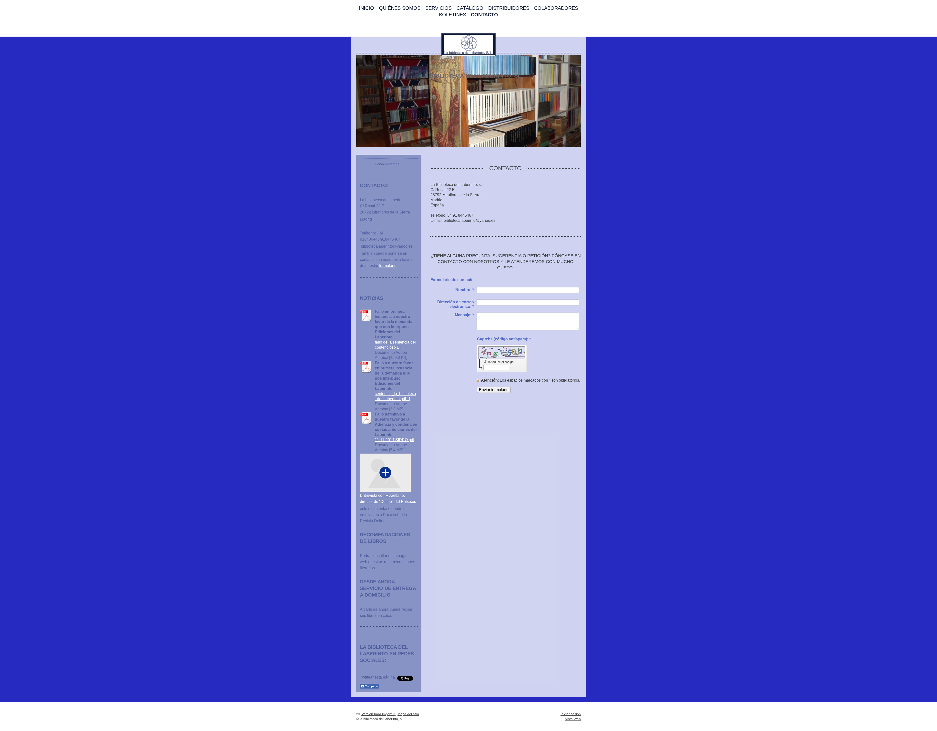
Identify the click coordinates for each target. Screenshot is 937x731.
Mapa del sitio (408, 714)
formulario (388, 266)
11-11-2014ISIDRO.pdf (394, 440)
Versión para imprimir (378, 714)
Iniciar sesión (570, 714)
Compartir (371, 686)
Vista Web (573, 719)
